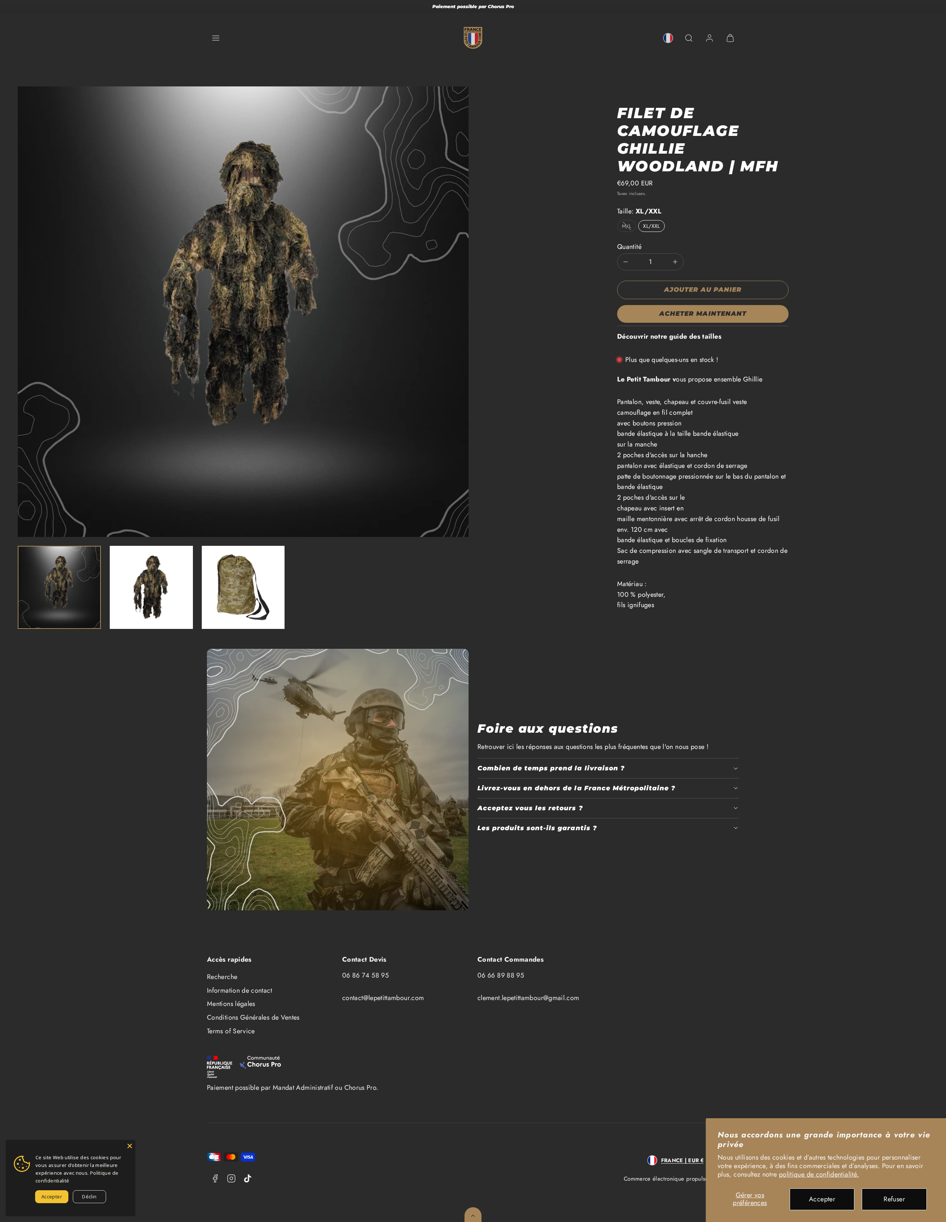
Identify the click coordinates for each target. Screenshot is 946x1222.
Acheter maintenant (702, 313)
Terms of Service (231, 1031)
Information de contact (239, 990)
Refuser (894, 1199)
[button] (216, 38)
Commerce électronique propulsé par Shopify (681, 1179)
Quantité (629, 246)
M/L (626, 226)
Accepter (822, 1199)
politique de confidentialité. (819, 1174)
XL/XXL (651, 226)
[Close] (129, 1145)
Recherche (222, 977)
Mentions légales (231, 1004)
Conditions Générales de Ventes (253, 1017)
